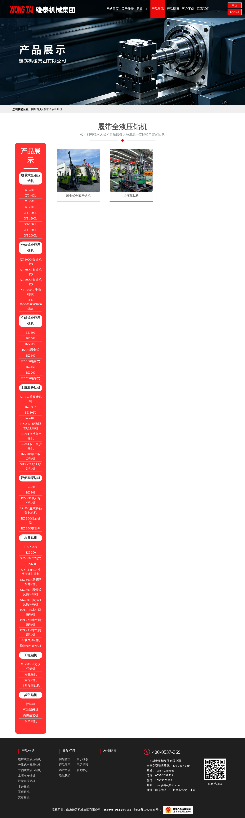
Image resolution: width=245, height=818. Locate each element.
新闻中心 (142, 8)
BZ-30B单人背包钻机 (30, 500)
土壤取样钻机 (30, 387)
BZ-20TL (31, 418)
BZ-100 (30, 355)
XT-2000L (30, 235)
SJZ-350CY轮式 (30, 558)
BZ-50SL (31, 344)
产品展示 (158, 8)
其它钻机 (30, 695)
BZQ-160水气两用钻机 (30, 612)
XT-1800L (30, 229)
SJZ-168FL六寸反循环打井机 (31, 572)
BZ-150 (30, 366)
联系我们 (203, 8)
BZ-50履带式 (30, 349)
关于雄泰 (128, 8)
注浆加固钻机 (30, 685)
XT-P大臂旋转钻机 (31, 399)
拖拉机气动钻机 (30, 645)
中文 (235, 5)
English (234, 11)
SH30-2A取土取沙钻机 (30, 466)
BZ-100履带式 (30, 361)
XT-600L (30, 201)
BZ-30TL (31, 412)
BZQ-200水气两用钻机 (30, 622)
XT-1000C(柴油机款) (30, 292)
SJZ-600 (30, 564)
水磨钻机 (30, 721)
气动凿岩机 (30, 709)
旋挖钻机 (30, 680)
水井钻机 (30, 538)
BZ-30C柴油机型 (30, 520)
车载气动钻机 (30, 640)
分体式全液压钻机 (30, 247)
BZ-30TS (31, 406)
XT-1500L (30, 224)
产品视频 (173, 8)
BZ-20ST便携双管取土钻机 (30, 426)
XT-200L (30, 190)
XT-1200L (30, 218)
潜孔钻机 (30, 674)
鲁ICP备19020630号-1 (147, 809)
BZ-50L (31, 332)
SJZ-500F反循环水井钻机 (30, 582)
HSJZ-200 (30, 546)
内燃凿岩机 (30, 715)
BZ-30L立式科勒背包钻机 (31, 510)
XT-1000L (30, 212)
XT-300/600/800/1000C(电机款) (31, 304)
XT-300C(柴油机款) (31, 262)
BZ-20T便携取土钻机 (31, 436)
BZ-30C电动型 (30, 528)
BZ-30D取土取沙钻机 (30, 456)
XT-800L (30, 207)
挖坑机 (30, 704)
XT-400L (30, 195)
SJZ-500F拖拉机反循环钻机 (30, 602)
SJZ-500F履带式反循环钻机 (30, 592)
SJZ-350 (30, 552)
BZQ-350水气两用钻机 (30, 632)
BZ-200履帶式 (30, 378)
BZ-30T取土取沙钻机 (31, 446)
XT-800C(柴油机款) (31, 282)
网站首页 (112, 8)
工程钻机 (30, 655)
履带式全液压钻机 (30, 178)
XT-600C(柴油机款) (31, 272)
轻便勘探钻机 (30, 478)
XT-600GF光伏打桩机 (31, 666)
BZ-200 (30, 372)
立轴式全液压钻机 (30, 320)
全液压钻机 (131, 195)
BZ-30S (31, 492)
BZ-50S (31, 338)
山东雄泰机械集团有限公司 (83, 809)
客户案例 (188, 8)
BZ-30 (31, 487)
